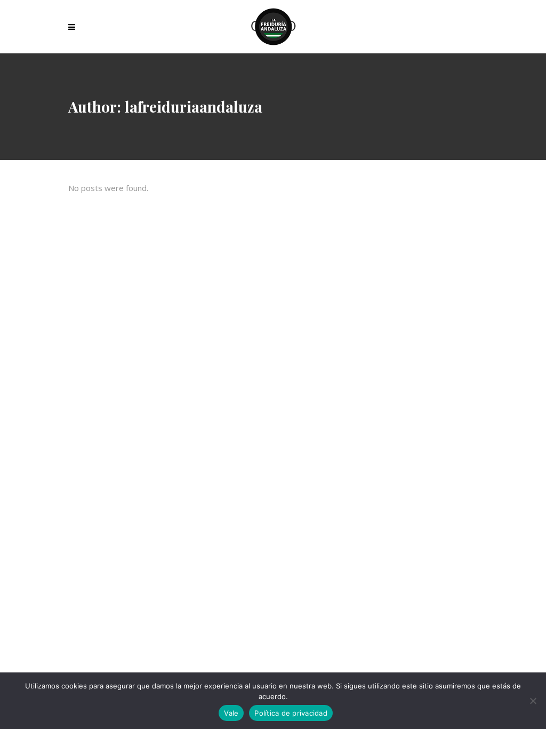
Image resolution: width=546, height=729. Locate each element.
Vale (231, 713)
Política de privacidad (290, 713)
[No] (532, 700)
